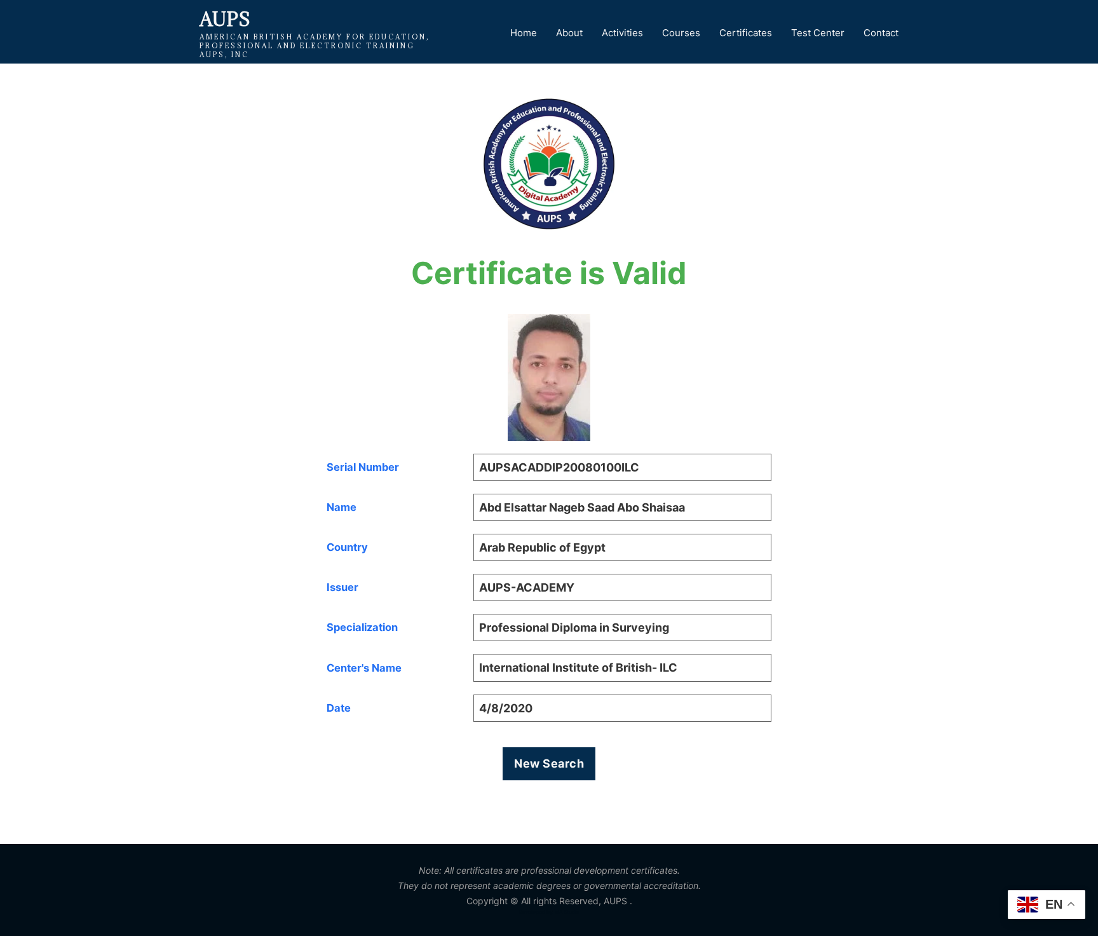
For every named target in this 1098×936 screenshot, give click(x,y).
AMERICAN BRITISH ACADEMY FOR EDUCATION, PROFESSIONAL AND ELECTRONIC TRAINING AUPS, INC (315, 45)
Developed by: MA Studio (549, 912)
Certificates (745, 33)
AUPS (225, 19)
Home (523, 33)
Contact (881, 33)
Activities (622, 33)
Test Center (817, 33)
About (569, 33)
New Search (549, 763)
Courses (681, 33)
